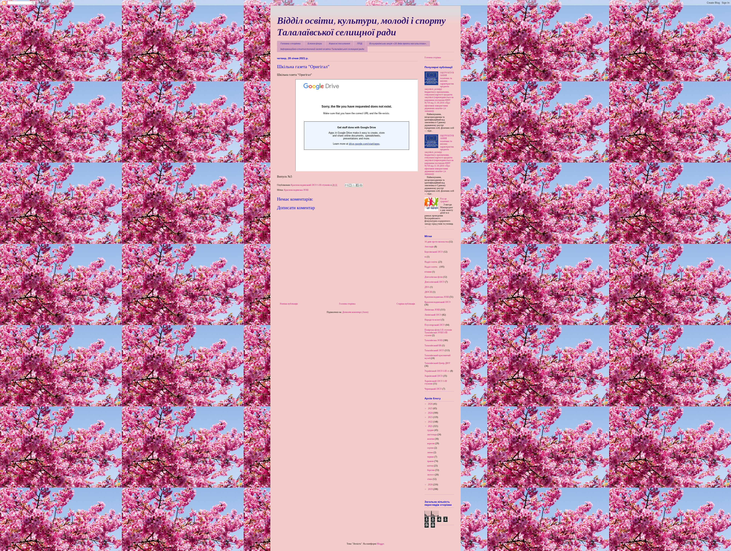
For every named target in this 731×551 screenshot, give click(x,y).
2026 (430, 404)
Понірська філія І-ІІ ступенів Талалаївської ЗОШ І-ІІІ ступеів (438, 333)
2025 (430, 408)
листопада (432, 434)
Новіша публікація (289, 303)
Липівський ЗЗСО (433, 314)
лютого (431, 474)
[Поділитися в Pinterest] (361, 185)
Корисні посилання (339, 43)
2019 (430, 489)
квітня (430, 465)
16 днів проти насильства (436, 241)
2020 (430, 484)
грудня (430, 430)
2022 (430, 421)
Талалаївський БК (433, 345)
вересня (431, 443)
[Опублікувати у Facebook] (357, 185)
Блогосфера (315, 43)
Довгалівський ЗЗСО (435, 282)
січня (430, 479)
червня (430, 456)
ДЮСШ (428, 292)
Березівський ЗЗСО (434, 251)
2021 (430, 426)
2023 (430, 417)
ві (425, 256)
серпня (430, 448)
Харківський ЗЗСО (434, 376)
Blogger (380, 543)
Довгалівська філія (434, 277)
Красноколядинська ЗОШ (296, 190)
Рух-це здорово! (444, 200)
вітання (428, 271)
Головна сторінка (290, 43)
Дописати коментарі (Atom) (355, 312)
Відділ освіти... (432, 267)
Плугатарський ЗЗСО (435, 325)
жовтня (431, 439)
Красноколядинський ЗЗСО (438, 302)
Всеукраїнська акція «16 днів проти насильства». (398, 43)
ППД (359, 43)
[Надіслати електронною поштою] (346, 185)
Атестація (429, 246)
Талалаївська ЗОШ (433, 340)
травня (430, 461)
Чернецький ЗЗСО (433, 389)
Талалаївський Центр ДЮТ (437, 363)
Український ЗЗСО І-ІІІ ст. (437, 371)
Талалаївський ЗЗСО (434, 350)
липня (430, 452)
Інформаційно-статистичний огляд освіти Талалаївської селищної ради (322, 49)
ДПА (427, 287)
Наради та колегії (433, 319)
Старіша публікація (406, 303)
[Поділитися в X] (354, 185)
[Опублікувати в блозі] (350, 185)
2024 (430, 412)
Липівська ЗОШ (432, 309)
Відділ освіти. (431, 262)
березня (431, 470)
